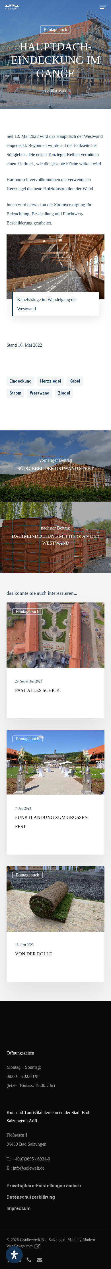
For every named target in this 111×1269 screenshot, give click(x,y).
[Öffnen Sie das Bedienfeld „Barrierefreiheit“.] (14, 1254)
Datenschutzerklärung (31, 1197)
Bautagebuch (55, 29)
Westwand (40, 393)
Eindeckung (20, 381)
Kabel (74, 381)
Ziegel (64, 393)
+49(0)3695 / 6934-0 (31, 1158)
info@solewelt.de (28, 1168)
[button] (103, 7)
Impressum (18, 1208)
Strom (15, 393)
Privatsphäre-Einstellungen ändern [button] (44, 1185)
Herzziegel (50, 381)
